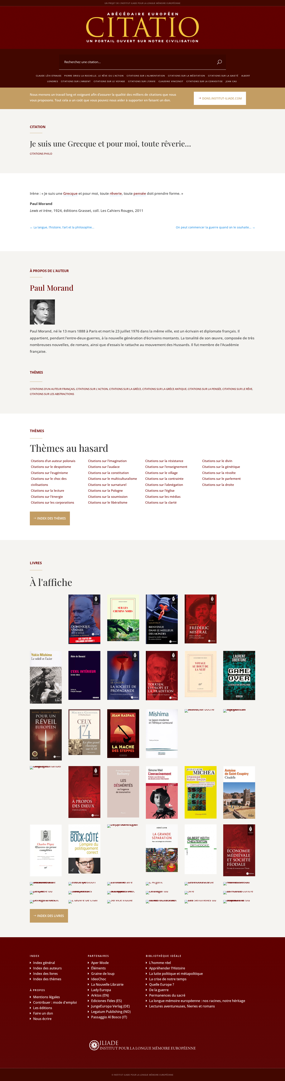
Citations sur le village (161, 473)
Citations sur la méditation (186, 75)
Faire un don (43, 1013)
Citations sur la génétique (221, 467)
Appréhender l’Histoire (167, 968)
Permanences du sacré (167, 995)
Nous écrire (42, 1018)
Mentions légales (46, 997)
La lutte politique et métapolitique (176, 973)
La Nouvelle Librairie (107, 984)
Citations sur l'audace (104, 467)
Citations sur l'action (92, 389)
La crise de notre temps (168, 979)
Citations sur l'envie (142, 81)
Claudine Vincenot (171, 81)
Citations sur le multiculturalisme (112, 478)
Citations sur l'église (160, 490)
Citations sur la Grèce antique (164, 389)
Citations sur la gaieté (223, 75)
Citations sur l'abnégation (164, 485)
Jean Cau (231, 81)
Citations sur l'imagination (107, 461)
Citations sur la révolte (219, 473)
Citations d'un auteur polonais (53, 461)
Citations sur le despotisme (51, 467)
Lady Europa (101, 990)
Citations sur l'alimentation (146, 75)
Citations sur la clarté (161, 502)
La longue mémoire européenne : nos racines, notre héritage (197, 1000)
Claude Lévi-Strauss (48, 75)
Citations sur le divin (217, 461)
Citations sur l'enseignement (166, 467)
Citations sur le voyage (109, 81)
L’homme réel (160, 962)
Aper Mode (100, 962)
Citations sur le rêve (237, 389)
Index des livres (50, 916)
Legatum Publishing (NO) (111, 1011)
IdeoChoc (98, 979)
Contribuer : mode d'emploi (55, 1002)
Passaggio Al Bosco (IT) (109, 1017)
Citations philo (41, 153)
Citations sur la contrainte (164, 478)
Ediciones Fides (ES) (106, 1000)
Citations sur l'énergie (47, 496)
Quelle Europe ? (161, 984)
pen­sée (140, 193)
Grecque (70, 193)
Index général (44, 962)
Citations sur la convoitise (204, 81)
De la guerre (159, 990)
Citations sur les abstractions (52, 394)
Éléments (98, 968)
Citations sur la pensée (204, 389)
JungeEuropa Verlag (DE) (110, 1006)
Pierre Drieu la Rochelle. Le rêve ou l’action (94, 75)
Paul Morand (51, 288)
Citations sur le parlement (221, 478)
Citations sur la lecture (47, 490)
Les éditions (42, 1008)
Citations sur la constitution (108, 473)
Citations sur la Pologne (105, 490)
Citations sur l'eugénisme (49, 473)
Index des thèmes (51, 518)
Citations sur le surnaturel (107, 485)
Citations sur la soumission (107, 496)
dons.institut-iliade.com (222, 98)
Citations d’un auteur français (52, 389)
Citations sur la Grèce (125, 389)
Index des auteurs (47, 968)
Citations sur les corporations (52, 502)
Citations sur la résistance (164, 461)
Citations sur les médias (162, 496)
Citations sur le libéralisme (107, 502)
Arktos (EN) (100, 995)
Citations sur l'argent (76, 81)
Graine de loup (103, 973)
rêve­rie (116, 193)
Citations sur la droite (218, 485)
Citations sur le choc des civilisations (49, 481)
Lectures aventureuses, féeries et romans (182, 1006)
